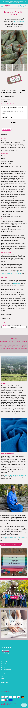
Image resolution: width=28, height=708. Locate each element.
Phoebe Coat (9, 273)
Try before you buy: (6, 318)
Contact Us (3, 658)
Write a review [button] (14, 327)
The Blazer (15, 273)
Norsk (14, 691)
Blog (2, 675)
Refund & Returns (5, 667)
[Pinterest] (10, 647)
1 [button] (12, 574)
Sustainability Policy (6, 684)
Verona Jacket (17, 275)
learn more (14, 597)
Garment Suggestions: (6, 314)
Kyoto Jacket (18, 271)
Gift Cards (3, 678)
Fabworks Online (12, 703)
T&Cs (2, 686)
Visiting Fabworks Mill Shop (7, 673)
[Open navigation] (2, 6)
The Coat (20, 273)
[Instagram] (4, 647)
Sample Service (4, 663)
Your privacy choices (6, 669)
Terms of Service (5, 665)
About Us (3, 656)
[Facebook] (2, 647)
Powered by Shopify (5, 704)
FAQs (2, 660)
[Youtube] (6, 647)
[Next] (25, 46)
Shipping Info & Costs (6, 662)
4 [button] (16, 636)
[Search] (23, 6)
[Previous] (3, 46)
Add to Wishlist (6, 129)
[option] (14, 47)
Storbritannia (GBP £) (5, 691)
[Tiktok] (8, 647)
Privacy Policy (4, 682)
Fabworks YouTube (5, 677)
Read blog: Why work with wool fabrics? (11, 544)
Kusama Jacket (10, 271)
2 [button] (14, 574)
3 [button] (15, 574)
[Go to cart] (25, 6)
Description (4, 134)
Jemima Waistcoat (5, 275)
